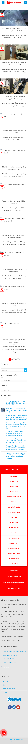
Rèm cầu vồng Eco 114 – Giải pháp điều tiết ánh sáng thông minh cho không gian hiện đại (15, 447)
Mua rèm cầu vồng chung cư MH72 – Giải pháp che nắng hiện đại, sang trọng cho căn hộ (16, 440)
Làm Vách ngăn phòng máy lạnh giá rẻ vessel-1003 (14, 131)
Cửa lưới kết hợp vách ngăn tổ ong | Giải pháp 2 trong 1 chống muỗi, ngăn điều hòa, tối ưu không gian (16, 455)
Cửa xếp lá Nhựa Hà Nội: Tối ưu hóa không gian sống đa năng (14, 97)
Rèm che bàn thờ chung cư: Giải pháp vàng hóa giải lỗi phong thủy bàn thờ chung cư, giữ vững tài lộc (16, 425)
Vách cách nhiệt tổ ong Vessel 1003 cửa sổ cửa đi (14, 202)
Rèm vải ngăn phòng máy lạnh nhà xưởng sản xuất (14, 341)
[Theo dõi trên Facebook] (10, 707)
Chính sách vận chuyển (10, 655)
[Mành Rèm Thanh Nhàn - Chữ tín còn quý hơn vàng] (14, 2)
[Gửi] (25, 370)
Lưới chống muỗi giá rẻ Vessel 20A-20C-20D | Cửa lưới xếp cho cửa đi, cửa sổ (16, 403)
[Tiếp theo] (18, 359)
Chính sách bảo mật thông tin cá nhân (14, 651)
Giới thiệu (6, 681)
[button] (3, 2)
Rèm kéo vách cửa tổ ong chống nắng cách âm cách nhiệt (14, 168)
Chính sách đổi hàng (9, 659)
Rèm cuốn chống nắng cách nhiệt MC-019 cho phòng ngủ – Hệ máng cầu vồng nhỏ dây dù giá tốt (16, 417)
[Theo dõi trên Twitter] (14, 707)
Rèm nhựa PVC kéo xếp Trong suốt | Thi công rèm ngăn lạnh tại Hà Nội (14, 29)
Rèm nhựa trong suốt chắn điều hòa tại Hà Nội (14, 304)
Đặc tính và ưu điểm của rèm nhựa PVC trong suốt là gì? (14, 270)
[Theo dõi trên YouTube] (18, 707)
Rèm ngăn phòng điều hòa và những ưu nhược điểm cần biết (14, 236)
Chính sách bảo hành (9, 662)
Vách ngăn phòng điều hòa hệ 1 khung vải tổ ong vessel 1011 (14, 63)
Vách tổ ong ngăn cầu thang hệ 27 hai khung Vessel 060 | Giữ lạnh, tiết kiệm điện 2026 (15, 433)
